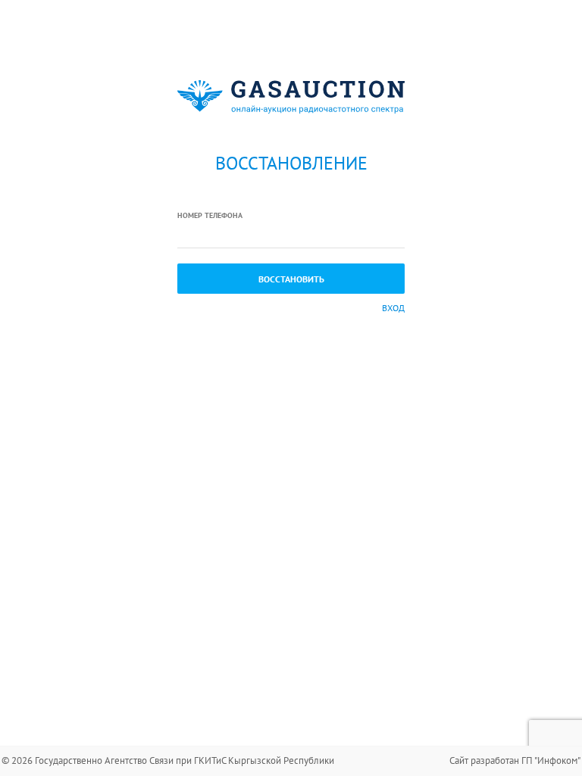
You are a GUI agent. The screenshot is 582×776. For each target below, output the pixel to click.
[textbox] (291, 235)
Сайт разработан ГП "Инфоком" (514, 760)
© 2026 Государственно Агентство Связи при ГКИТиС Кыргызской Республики (168, 760)
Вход (393, 307)
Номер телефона (209, 215)
